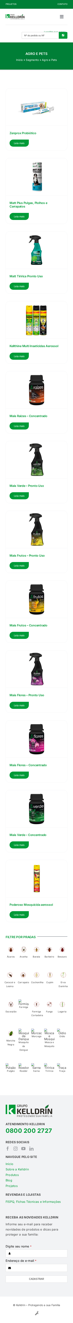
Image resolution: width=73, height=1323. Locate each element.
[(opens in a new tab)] (36, 402)
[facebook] (8, 1149)
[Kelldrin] (15, 15)
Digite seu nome (18, 1246)
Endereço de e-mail (21, 1261)
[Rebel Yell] (36, 1311)
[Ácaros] (11, 946)
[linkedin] (31, 1149)
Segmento (32, 59)
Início (19, 59)
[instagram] (15, 1149)
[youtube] (23, 1149)
